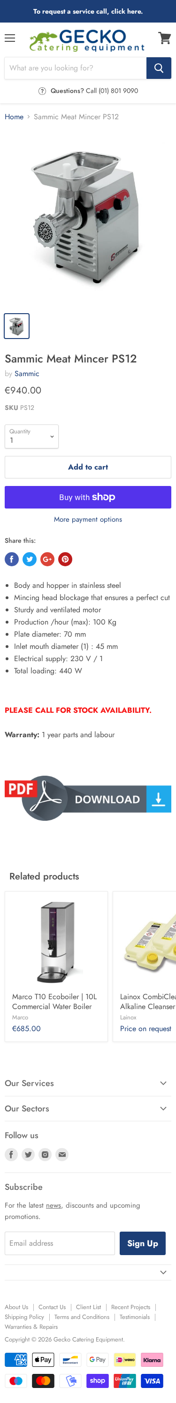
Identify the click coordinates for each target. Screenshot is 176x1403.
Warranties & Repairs (31, 1326)
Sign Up (142, 1243)
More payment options (88, 520)
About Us (16, 1307)
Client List (88, 1307)
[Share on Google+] (47, 559)
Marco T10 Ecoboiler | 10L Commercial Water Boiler (54, 1001)
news (53, 1205)
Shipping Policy (24, 1316)
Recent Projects (130, 1307)
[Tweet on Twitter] (30, 559)
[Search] (158, 68)
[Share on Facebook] (12, 559)
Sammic (27, 373)
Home (14, 117)
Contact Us (52, 1307)
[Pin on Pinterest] (65, 559)
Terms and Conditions (81, 1316)
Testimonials (135, 1316)
